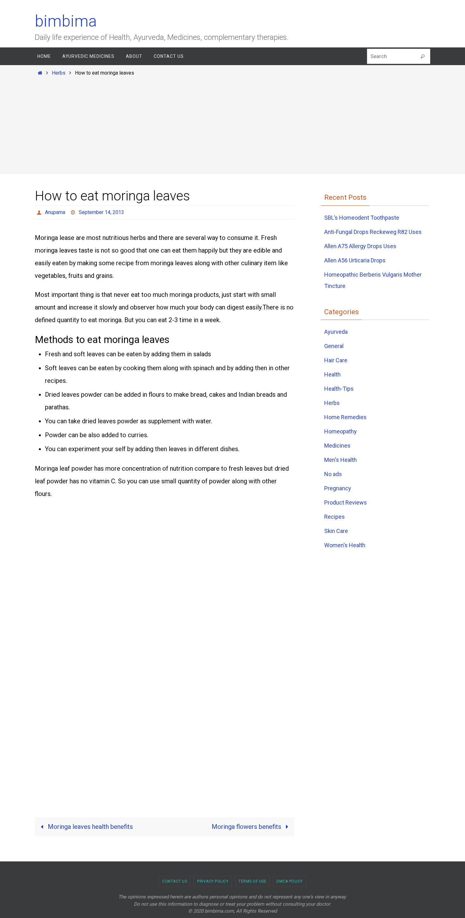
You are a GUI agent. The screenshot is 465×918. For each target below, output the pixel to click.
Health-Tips (339, 388)
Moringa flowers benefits (247, 826)
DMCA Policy (289, 881)
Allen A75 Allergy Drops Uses (360, 246)
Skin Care (336, 531)
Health (332, 374)
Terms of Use (252, 881)
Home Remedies (345, 417)
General (334, 346)
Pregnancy (337, 488)
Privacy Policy (212, 881)
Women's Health (344, 545)
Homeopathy (340, 431)
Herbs (58, 73)
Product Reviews (345, 502)
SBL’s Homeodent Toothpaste (361, 217)
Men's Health (340, 459)
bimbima (66, 21)
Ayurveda (336, 331)
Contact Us (174, 881)
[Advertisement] (232, 124)
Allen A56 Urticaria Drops (355, 260)
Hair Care (335, 360)
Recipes (334, 516)
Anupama (55, 212)
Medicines (337, 445)
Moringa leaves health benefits (89, 826)
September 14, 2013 (101, 212)
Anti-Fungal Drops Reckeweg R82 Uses (373, 232)
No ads (333, 474)
